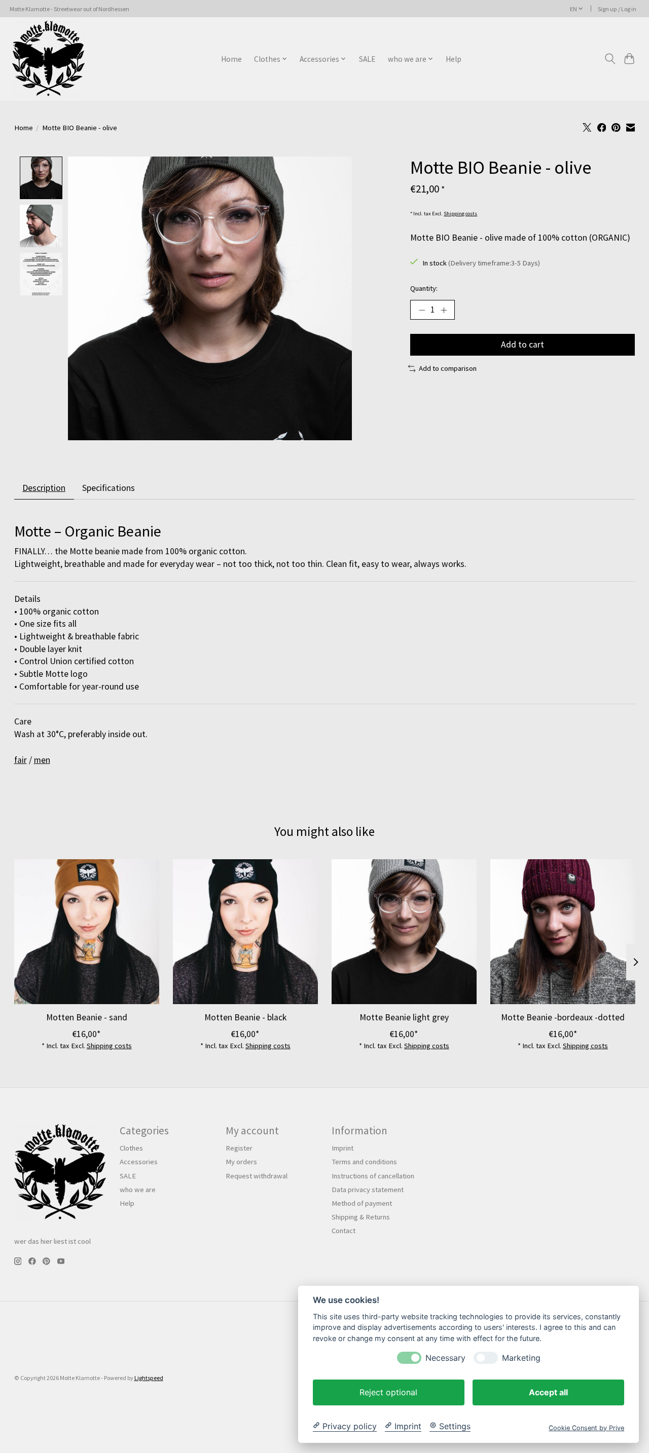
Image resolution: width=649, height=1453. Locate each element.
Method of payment (362, 1203)
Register (239, 1148)
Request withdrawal (256, 1175)
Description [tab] (43, 487)
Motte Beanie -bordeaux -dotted (563, 1017)
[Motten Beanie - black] (245, 931)
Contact (343, 1230)
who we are (138, 1189)
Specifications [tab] (108, 487)
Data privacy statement (368, 1189)
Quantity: (424, 288)
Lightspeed (148, 1378)
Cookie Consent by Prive (586, 1427)
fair (20, 760)
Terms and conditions (364, 1161)
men (42, 760)
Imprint (342, 1148)
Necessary (445, 1357)
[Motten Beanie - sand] (86, 931)
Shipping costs (460, 213)
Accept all (548, 1392)
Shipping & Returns (361, 1216)
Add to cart (522, 344)
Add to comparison (448, 368)
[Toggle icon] (609, 59)
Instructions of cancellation (373, 1175)
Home (231, 59)
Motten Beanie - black (245, 1017)
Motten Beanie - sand (86, 1017)
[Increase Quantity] (444, 309)
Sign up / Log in (617, 9)
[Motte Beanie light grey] (404, 931)
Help (453, 59)
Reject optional (388, 1392)
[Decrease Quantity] (422, 309)
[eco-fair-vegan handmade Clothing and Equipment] (48, 59)
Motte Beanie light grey (403, 1017)
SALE (367, 59)
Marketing (521, 1357)
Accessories (139, 1161)
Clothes (131, 1148)
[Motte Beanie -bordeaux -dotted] (562, 931)
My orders (241, 1161)
